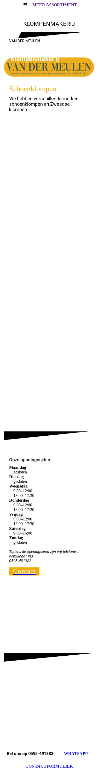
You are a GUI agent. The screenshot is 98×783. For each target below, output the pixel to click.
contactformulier (49, 766)
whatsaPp (76, 753)
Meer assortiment (54, 5)
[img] (49, 65)
